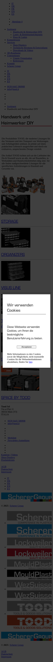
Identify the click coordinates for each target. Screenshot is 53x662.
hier (30, 362)
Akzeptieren (26, 347)
